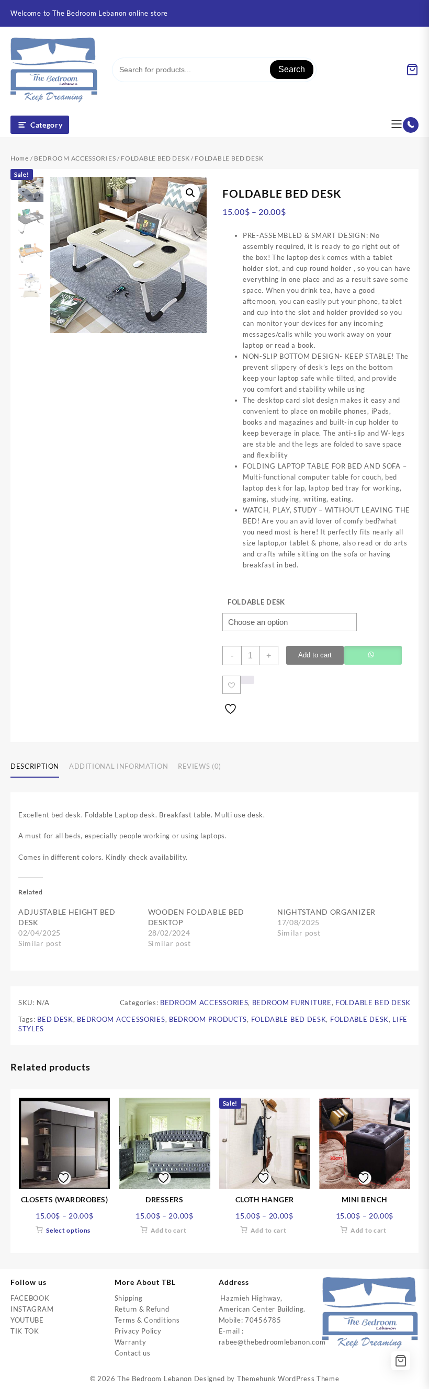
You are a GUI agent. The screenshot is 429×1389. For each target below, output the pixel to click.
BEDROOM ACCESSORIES (75, 158)
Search (291, 69)
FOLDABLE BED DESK (155, 158)
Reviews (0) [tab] (199, 766)
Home (19, 158)
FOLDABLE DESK (256, 602)
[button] (190, 193)
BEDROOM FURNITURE (292, 1002)
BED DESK (55, 1019)
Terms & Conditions (147, 1320)
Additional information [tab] (118, 766)
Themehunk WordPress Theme (288, 1378)
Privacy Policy (138, 1331)
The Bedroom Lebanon (154, 1378)
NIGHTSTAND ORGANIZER (326, 911)
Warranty (130, 1342)
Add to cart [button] (169, 1230)
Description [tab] (34, 766)
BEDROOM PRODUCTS (208, 1019)
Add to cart (315, 655)
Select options (68, 1230)
